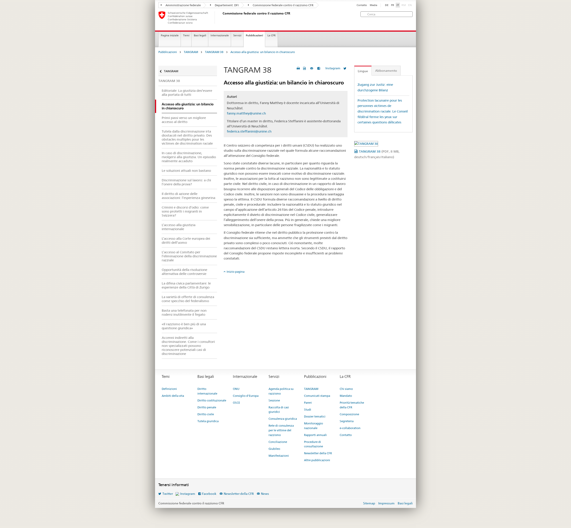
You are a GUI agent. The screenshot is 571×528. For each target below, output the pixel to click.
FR (392, 5)
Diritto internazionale (207, 391)
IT (398, 5)
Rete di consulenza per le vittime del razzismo (281, 430)
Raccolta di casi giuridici (279, 409)
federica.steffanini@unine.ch (249, 131)
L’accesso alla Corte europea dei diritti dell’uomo (186, 240)
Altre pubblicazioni (317, 460)
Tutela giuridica (208, 421)
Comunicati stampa (317, 395)
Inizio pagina (235, 271)
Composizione (349, 414)
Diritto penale (206, 407)
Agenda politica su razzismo (281, 391)
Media (373, 5)
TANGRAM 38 (214, 52)
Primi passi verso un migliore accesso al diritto (184, 120)
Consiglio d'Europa (246, 395)
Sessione (274, 400)
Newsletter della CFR (318, 453)
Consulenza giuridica (283, 418)
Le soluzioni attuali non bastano (186, 170)
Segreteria (347, 421)
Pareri (308, 402)
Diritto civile (205, 414)
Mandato (346, 395)
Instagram (332, 68)
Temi (186, 35)
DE (387, 5)
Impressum (386, 503)
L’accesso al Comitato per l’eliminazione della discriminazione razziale (189, 256)
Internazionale (220, 35)
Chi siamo (346, 389)
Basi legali (200, 35)
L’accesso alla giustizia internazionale (178, 227)
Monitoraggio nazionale (313, 426)
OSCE (236, 402)
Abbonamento (386, 70)
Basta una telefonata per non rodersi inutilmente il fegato (184, 312)
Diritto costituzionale (211, 400)
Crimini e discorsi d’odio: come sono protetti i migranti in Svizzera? (185, 211)
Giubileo (274, 448)
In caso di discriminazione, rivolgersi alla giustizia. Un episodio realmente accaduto (189, 157)
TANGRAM (191, 52)
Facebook (209, 493)
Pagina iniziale (170, 35)
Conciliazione (278, 442)
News (265, 493)
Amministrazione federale (183, 5)
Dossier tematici (314, 416)
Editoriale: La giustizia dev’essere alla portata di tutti (187, 92)
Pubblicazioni (254, 35)
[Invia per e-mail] (312, 68)
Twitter (167, 493)
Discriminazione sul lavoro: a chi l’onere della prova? (186, 182)
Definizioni (169, 389)
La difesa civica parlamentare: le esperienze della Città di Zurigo (186, 285)
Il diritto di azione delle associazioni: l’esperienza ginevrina (188, 196)
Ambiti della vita (173, 395)
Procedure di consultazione (313, 444)
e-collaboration (350, 428)
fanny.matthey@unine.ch (246, 113)
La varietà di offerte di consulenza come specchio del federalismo (188, 299)
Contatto (362, 5)
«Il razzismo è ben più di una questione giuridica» (184, 326)
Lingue (363, 71)
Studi (307, 409)
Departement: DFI (226, 5)
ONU (236, 389)
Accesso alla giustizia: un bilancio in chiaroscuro (262, 52)
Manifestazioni (279, 455)
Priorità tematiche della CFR (352, 405)
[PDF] (305, 68)
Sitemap (369, 503)
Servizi (237, 35)
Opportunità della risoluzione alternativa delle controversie (184, 272)
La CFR (271, 35)
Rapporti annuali (315, 435)
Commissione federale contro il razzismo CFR (282, 5)
